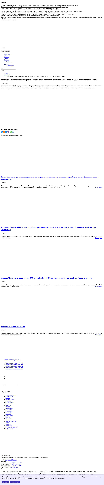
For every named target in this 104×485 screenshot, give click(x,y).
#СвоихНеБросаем (11, 395)
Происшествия (8, 62)
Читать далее (98, 187)
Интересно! (9, 403)
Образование (9, 412)
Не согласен (14, 482)
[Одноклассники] (4, 132)
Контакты (6, 64)
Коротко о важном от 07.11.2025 (14, 369)
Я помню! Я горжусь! (12, 427)
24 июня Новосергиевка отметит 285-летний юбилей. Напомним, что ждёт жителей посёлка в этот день (46, 278)
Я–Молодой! (9, 428)
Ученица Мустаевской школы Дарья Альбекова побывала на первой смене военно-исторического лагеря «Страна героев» (34, 7)
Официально (7, 54)
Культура (6, 60)
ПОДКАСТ (7, 61)
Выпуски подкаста (12, 360)
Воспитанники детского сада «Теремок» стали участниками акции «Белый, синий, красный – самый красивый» (32, 10)
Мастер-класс (9, 408)
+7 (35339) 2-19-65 (16, 464)
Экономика (7, 58)
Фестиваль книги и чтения (13, 326)
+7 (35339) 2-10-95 (17, 465)
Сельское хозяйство (11, 421)
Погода (8, 417)
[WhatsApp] (11, 132)
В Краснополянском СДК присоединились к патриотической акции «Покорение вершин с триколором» (29, 8)
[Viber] (8, 132)
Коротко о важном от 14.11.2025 (14, 367)
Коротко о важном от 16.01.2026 (14, 363)
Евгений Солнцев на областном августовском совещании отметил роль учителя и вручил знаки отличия (30, 15)
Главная (6, 73)
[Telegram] (13, 132)
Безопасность (9, 396)
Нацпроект (9, 409)
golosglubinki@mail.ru (10, 460)
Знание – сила (9, 402)
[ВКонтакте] (2, 132)
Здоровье (8, 401)
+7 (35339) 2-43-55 (16, 462)
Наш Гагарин (9, 411)
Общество (7, 55)
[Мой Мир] (6, 132)
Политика (6, 57)
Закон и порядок (10, 399)
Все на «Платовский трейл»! (9, 20)
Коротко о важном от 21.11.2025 (14, 364)
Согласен (5, 482)
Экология (8, 424)
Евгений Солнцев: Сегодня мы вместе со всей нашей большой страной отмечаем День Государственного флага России (34, 12)
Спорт (7, 422)
